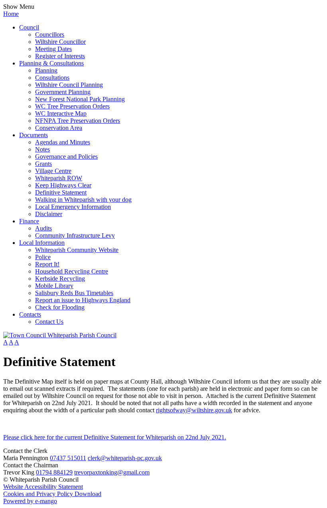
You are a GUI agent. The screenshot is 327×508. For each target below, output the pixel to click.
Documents (33, 135)
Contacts (30, 314)
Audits (43, 228)
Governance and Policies (66, 156)
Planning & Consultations (51, 63)
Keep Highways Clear (63, 185)
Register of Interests (60, 56)
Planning (46, 70)
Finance (29, 221)
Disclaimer (48, 214)
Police (43, 257)
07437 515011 (68, 458)
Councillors (49, 34)
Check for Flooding (60, 307)
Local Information (42, 242)
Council (29, 27)
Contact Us (49, 321)
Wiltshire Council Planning (69, 84)
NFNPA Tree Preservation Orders (77, 120)
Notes (42, 149)
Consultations (52, 77)
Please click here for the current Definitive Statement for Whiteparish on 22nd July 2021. (114, 437)
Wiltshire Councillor (60, 41)
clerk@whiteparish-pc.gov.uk (125, 458)
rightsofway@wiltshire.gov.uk (194, 410)
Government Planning (63, 92)
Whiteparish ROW (58, 178)
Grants (43, 163)
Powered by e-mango (30, 501)
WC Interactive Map (61, 113)
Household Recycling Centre (71, 271)
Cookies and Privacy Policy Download (52, 493)
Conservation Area (58, 127)
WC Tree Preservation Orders (72, 106)
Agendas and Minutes (62, 142)
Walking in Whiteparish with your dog (83, 199)
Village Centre (53, 170)
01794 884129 (54, 472)
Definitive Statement (61, 192)
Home (11, 13)
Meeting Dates (53, 48)
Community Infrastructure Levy (75, 235)
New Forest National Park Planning (80, 99)
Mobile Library (54, 285)
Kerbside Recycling (60, 278)
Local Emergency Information (73, 206)
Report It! (47, 264)
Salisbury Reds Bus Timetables (74, 292)
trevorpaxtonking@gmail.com (112, 472)
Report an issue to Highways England (82, 300)
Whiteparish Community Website (76, 249)
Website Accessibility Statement (43, 486)
